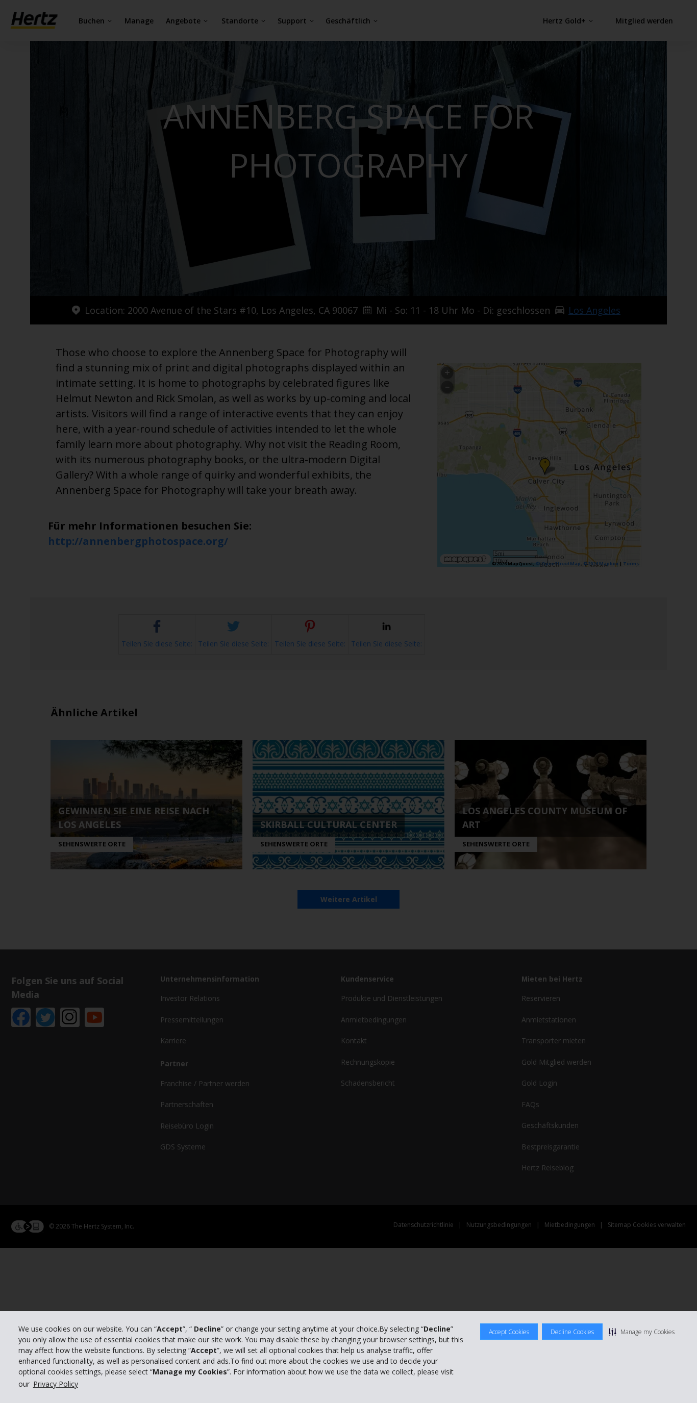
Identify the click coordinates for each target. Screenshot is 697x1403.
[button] (642, 1331)
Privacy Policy (55, 1384)
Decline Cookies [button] (572, 1331)
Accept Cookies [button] (509, 1331)
